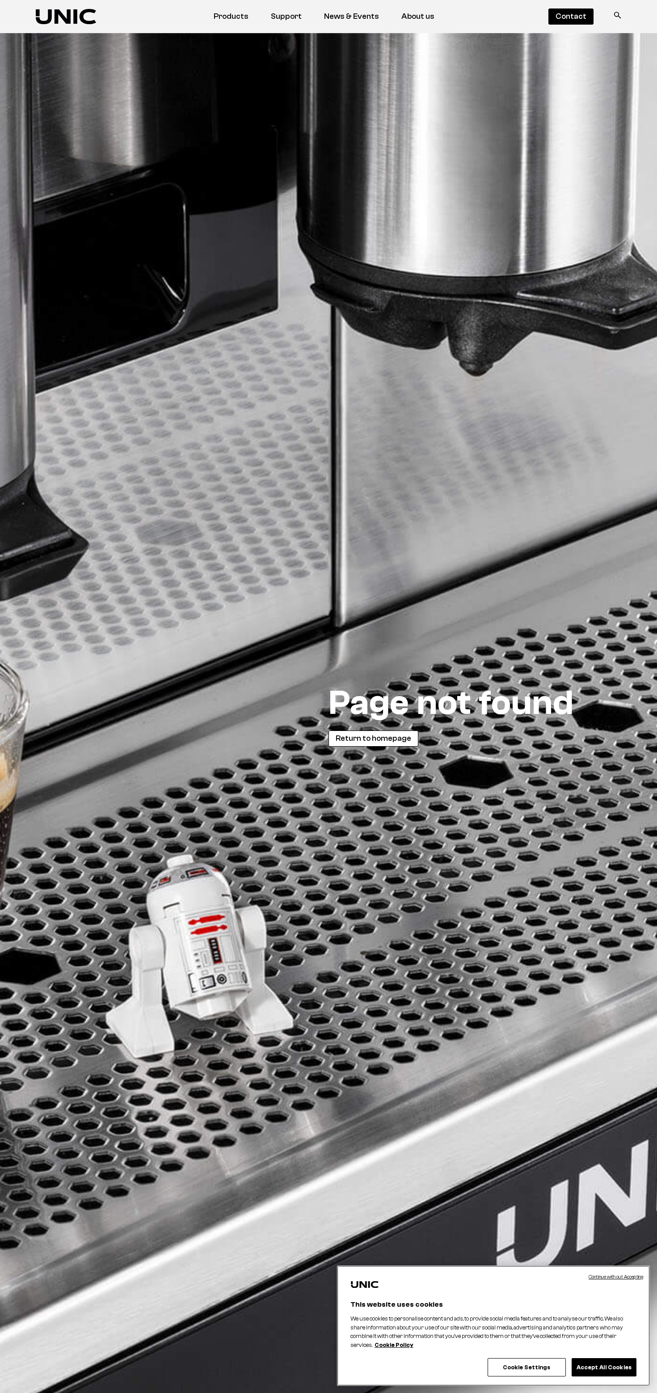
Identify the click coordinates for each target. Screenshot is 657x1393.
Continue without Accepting (616, 1277)
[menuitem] (231, 16)
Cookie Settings (527, 1367)
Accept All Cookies (604, 1367)
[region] (493, 1326)
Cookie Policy (394, 1345)
